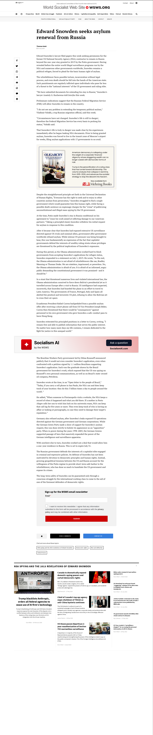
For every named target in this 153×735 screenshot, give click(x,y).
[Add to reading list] (17, 99)
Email (47, 496)
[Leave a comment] (17, 93)
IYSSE (79, 19)
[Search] (136, 14)
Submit (76, 519)
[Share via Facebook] (17, 60)
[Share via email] (17, 82)
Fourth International (48, 19)
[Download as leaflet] (17, 88)
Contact (125, 3)
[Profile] (136, 3)
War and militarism (97, 547)
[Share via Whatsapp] (17, 71)
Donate (109, 19)
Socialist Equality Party (67, 19)
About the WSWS (90, 19)
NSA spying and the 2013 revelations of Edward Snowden (55, 547)
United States (42, 552)
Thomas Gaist (42, 46)
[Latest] (21, 14)
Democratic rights (81, 547)
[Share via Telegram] (17, 77)
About (132, 3)
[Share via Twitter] (17, 66)
